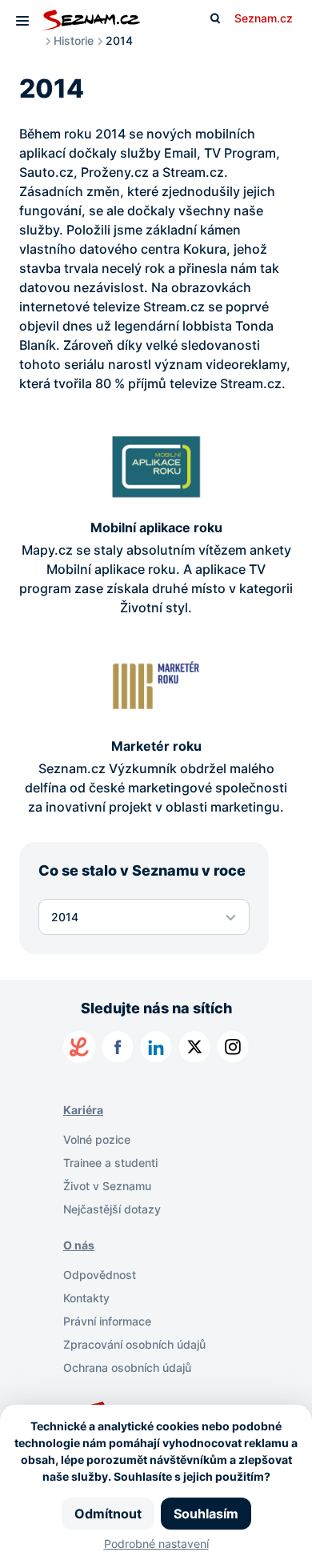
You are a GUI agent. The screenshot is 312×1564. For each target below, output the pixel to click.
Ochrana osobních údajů (127, 1367)
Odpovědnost (99, 1274)
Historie (74, 40)
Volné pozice (96, 1139)
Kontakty (86, 1298)
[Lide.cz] (79, 1047)
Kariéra (83, 1110)
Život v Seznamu (107, 1186)
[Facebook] (118, 1047)
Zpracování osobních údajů (134, 1344)
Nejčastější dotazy (112, 1209)
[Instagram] (233, 1047)
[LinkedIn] (156, 1047)
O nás (78, 1245)
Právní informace (107, 1321)
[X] (194, 1047)
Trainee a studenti (110, 1162)
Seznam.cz (263, 18)
